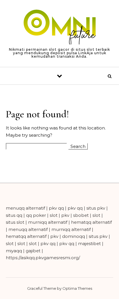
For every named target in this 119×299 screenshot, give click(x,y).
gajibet (33, 250)
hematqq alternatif (91, 222)
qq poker (36, 215)
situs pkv (95, 208)
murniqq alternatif (47, 222)
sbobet (81, 215)
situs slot (15, 222)
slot (53, 215)
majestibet (89, 243)
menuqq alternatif (25, 208)
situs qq (14, 215)
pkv (65, 215)
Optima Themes (77, 288)
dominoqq (73, 236)
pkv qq (56, 208)
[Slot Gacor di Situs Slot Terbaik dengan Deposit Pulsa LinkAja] (59, 27)
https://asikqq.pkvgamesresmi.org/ (43, 257)
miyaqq (14, 250)
